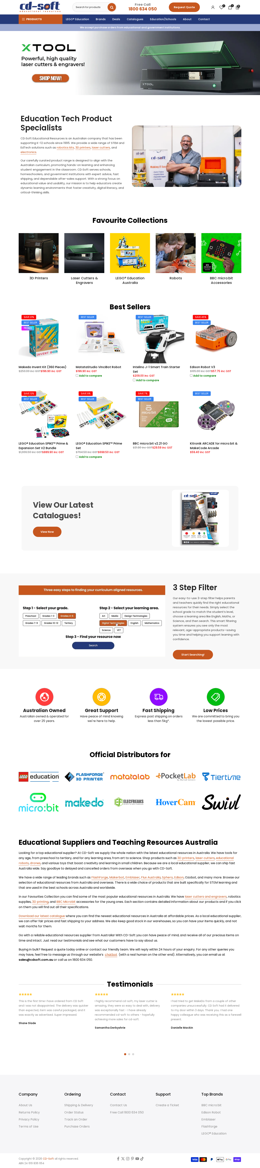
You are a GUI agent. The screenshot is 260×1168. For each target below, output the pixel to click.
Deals (116, 19)
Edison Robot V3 (202, 367)
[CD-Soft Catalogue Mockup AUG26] (200, 518)
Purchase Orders (77, 1126)
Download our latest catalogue (42, 916)
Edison (179, 877)
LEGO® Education (77, 19)
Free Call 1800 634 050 (127, 1112)
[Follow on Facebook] (118, 1159)
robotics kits (65, 147)
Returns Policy (29, 1112)
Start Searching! (192, 655)
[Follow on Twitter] (123, 1159)
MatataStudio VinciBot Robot (98, 367)
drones (35, 863)
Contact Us (118, 1105)
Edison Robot (211, 1112)
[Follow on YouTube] (137, 1159)
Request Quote (184, 7)
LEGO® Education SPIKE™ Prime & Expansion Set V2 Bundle (43, 445)
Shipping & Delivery (78, 1105)
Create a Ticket (167, 1105)
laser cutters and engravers (206, 896)
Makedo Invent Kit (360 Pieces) (42, 367)
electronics (28, 152)
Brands (101, 19)
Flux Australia (151, 877)
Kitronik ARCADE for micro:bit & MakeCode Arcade (214, 445)
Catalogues (135, 19)
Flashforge (209, 1126)
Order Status (74, 1112)
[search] (112, 7)
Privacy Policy (29, 1119)
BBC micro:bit (211, 1105)
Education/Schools (163, 19)
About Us (25, 1105)
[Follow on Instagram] (128, 1159)
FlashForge (99, 877)
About (187, 19)
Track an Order (75, 1119)
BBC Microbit (66, 902)
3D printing (40, 902)
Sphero (167, 877)
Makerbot (116, 877)
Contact (204, 19)
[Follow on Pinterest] (132, 1159)
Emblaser (132, 877)
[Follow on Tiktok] (142, 1159)
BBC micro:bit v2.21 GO (150, 443)
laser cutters (101, 147)
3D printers (83, 147)
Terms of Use (28, 1126)
